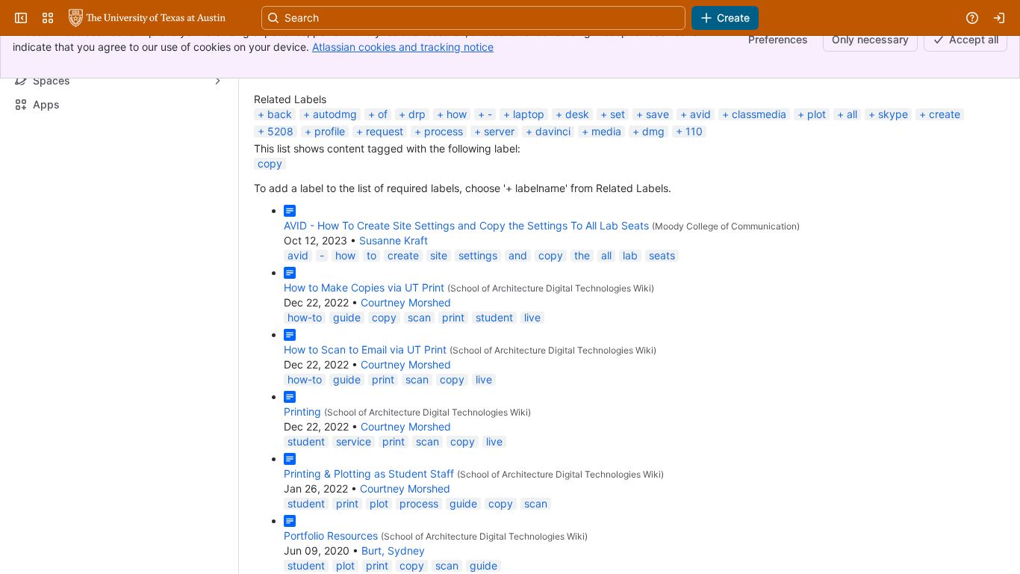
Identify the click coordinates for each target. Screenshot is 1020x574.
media (606, 209)
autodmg (335, 192)
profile (329, 209)
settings (477, 333)
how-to (304, 395)
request (384, 209)
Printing (302, 490)
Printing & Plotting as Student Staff (369, 552)
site (438, 333)
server (499, 209)
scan (419, 395)
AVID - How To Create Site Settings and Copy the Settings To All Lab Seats (466, 303)
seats (662, 333)
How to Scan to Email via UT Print (365, 428)
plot (816, 192)
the (582, 333)
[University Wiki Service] (147, 96)
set (617, 192)
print (453, 395)
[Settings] (985, 141)
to (371, 333)
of (383, 192)
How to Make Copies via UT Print (364, 365)
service (353, 519)
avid (700, 192)
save (657, 192)
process (443, 209)
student (494, 395)
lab (630, 333)
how (457, 192)
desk (577, 192)
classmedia (759, 192)
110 (694, 209)
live (532, 395)
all (852, 192)
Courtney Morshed (406, 380)
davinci (552, 209)
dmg (653, 209)
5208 (280, 209)
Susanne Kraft (393, 318)
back (279, 192)
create (944, 192)
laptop (528, 192)
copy (270, 241)
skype (893, 192)
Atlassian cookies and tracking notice (403, 46)
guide (347, 395)
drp (417, 192)
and (518, 333)
